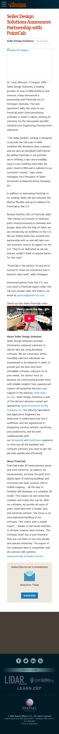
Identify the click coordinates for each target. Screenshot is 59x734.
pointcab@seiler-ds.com (30, 295)
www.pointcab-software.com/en (25, 556)
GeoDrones (35, 440)
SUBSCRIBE (29, 595)
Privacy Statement (29, 723)
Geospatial (17, 440)
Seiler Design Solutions (20, 41)
